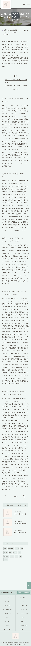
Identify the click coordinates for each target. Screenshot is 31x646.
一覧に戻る (15, 496)
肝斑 (22, 548)
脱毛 (5, 548)
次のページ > (25, 496)
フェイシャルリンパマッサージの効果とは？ (16, 81)
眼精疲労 (6, 556)
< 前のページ (6, 496)
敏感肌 (5, 552)
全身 (21, 556)
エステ (17, 548)
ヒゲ (17, 556)
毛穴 (20, 552)
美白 (10, 552)
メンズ (5, 559)
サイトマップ (23, 629)
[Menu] (28, 4)
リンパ (11, 556)
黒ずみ (15, 552)
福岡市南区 (10, 548)
